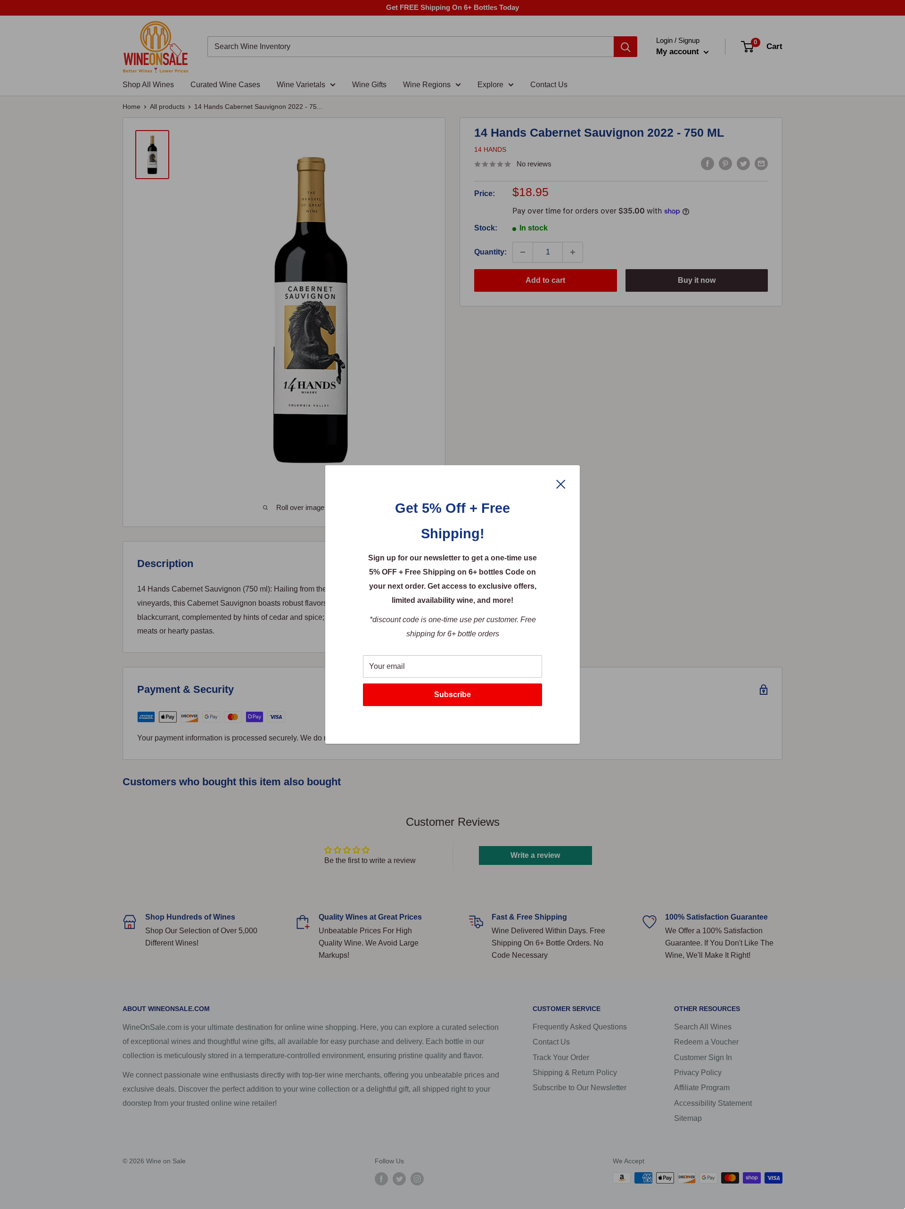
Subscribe (452, 695)
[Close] (561, 484)
